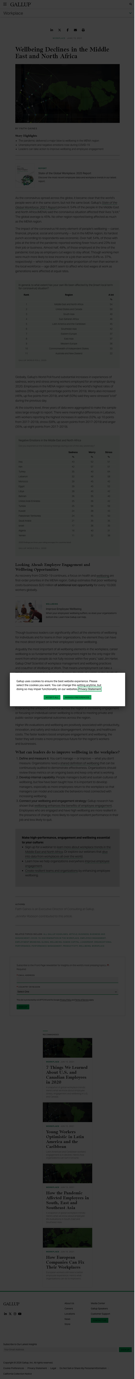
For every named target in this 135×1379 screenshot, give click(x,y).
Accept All (52, 697)
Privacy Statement (90, 689)
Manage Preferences (77, 697)
